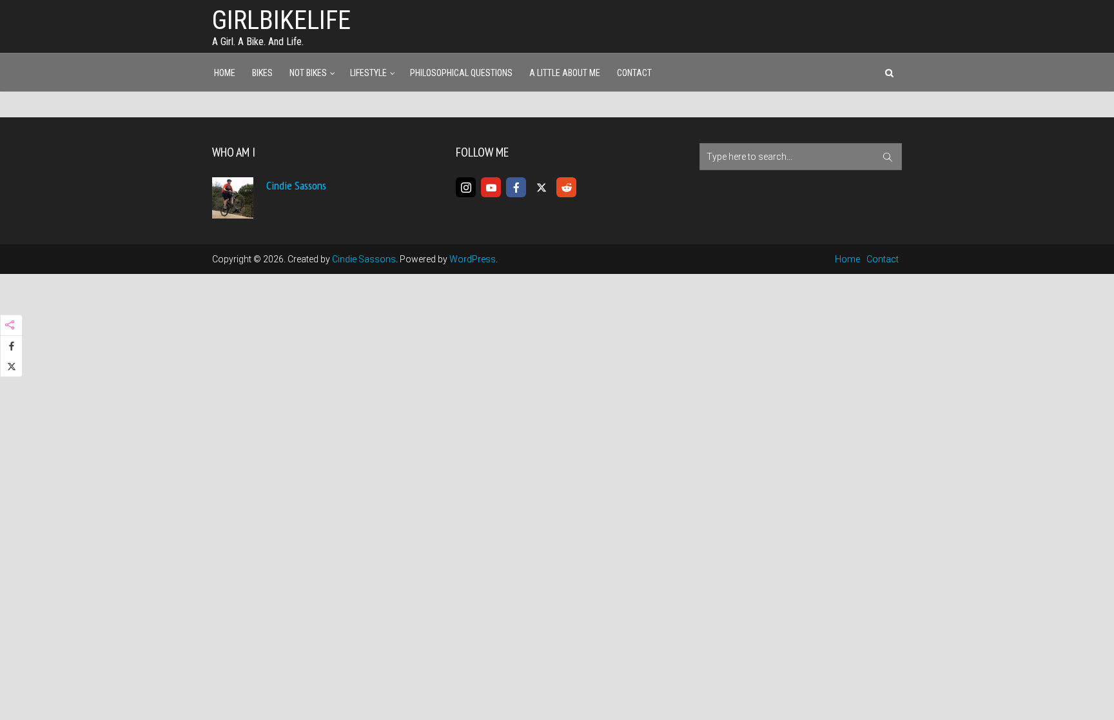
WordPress (472, 259)
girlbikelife (281, 20)
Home (224, 73)
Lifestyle (368, 73)
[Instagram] (466, 187)
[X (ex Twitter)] (541, 187)
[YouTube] (491, 187)
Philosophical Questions (461, 73)
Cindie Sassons (296, 185)
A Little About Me (564, 73)
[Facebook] (516, 187)
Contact (634, 73)
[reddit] (566, 187)
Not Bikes (308, 73)
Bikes (262, 73)
